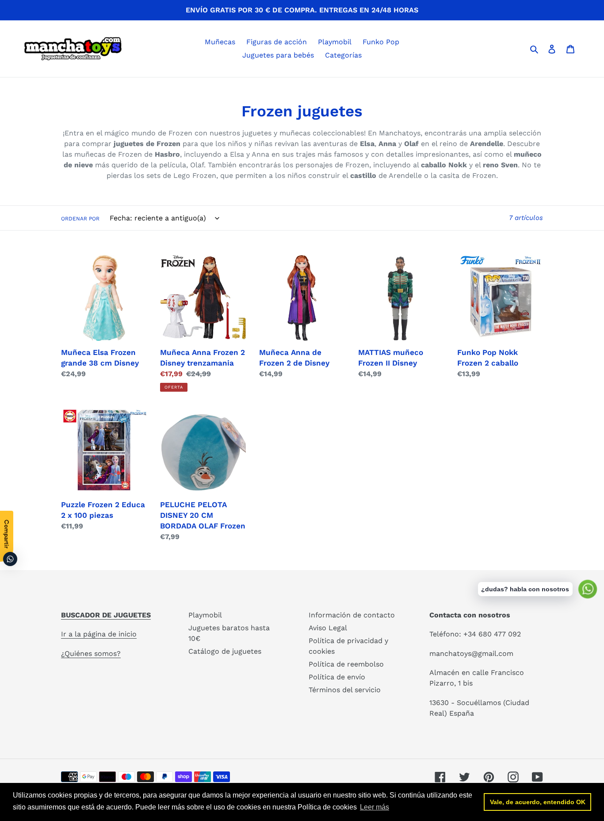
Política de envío (337, 677)
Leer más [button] (374, 807)
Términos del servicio (345, 690)
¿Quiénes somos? (91, 653)
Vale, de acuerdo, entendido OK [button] (537, 802)
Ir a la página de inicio (99, 634)
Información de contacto (352, 615)
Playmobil (205, 615)
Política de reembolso (346, 664)
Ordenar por (80, 219)
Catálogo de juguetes (224, 651)
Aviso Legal (328, 628)
